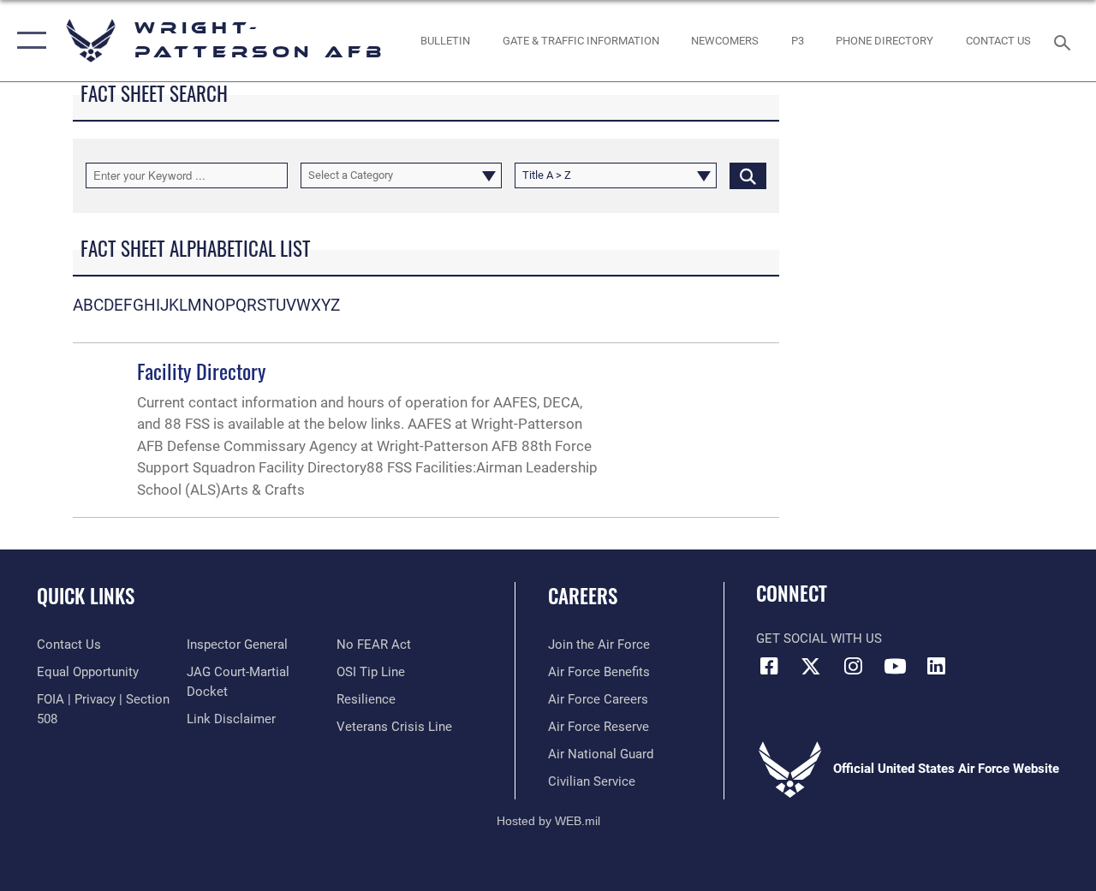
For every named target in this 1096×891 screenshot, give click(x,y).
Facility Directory (201, 370)
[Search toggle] (1065, 40)
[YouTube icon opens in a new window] (895, 666)
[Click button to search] (748, 175)
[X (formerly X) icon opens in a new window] (811, 666)
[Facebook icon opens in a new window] (769, 666)
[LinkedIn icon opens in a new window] (937, 666)
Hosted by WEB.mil (548, 821)
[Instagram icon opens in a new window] (853, 666)
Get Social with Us (819, 638)
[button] (28, 40)
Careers (582, 596)
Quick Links (85, 596)
